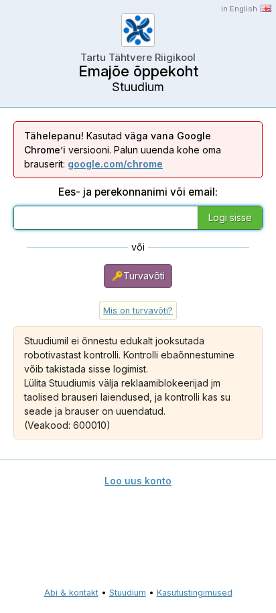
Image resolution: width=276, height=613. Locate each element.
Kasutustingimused (194, 593)
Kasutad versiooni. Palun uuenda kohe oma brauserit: (122, 149)
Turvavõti (144, 275)
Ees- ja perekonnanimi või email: (138, 192)
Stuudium (127, 593)
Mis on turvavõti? (138, 310)
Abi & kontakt (71, 593)
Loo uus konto (138, 480)
